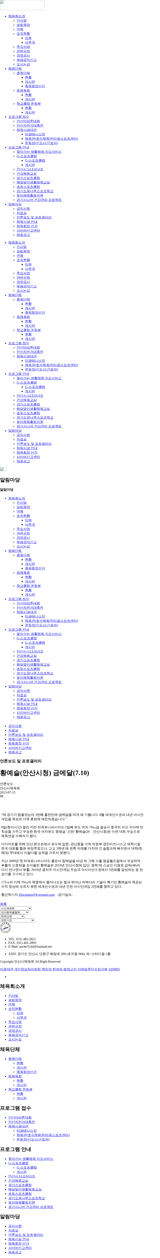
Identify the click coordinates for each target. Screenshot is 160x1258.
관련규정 (23, 51)
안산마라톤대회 (28, 121)
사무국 (30, 42)
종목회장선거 (35, 86)
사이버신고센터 (28, 230)
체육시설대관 (27, 130)
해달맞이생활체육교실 (33, 182)
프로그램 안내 (18, 147)
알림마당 (15, 204)
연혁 (20, 29)
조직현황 (23, 33)
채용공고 (23, 235)
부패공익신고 (27, 60)
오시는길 (23, 64)
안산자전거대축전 (30, 125)
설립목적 (23, 25)
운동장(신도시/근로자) (41, 143)
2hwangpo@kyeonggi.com (37, 894)
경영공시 (23, 55)
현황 (28, 77)
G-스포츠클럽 (27, 156)
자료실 (22, 213)
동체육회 (23, 90)
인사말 (22, 20)
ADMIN (114, 969)
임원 (28, 38)
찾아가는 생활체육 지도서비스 (39, 152)
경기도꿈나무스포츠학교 (35, 191)
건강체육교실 (27, 173)
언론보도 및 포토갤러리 (34, 217)
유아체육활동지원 (30, 195)
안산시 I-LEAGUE (30, 169)
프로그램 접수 (18, 117)
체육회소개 (16, 16)
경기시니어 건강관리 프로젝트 (39, 200)
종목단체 (23, 73)
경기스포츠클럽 (28, 178)
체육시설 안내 (27, 221)
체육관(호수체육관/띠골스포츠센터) (51, 138)
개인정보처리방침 (27, 969)
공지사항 (23, 208)
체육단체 (15, 68)
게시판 (30, 82)
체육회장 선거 (27, 226)
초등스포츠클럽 (28, 186)
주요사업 (23, 47)
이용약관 (6, 969)
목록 (3, 904)
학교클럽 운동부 (29, 103)
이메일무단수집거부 (93, 969)
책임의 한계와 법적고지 (59, 969)
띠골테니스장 (35, 134)
